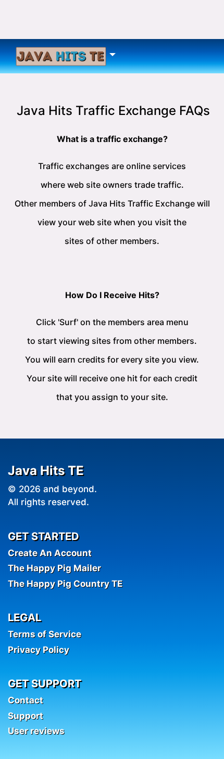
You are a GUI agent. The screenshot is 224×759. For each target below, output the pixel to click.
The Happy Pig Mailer (54, 568)
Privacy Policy (38, 650)
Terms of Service (44, 634)
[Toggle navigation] (65, 56)
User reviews (36, 731)
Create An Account (50, 553)
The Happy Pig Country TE (65, 583)
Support (25, 716)
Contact (25, 700)
